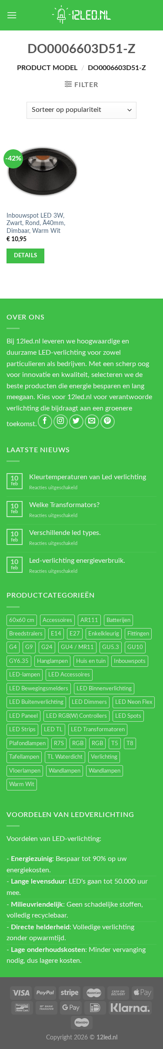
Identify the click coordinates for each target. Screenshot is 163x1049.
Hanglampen (52, 661)
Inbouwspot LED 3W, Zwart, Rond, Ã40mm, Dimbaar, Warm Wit (36, 223)
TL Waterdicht (65, 757)
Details (25, 255)
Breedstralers (26, 633)
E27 (75, 633)
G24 (47, 647)
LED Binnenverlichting (104, 688)
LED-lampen (24, 674)
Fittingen (138, 633)
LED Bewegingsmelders (38, 688)
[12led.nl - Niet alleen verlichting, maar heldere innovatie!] (82, 15)
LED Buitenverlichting (36, 702)
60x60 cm (21, 620)
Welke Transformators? (64, 504)
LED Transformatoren (98, 729)
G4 (13, 647)
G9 (29, 647)
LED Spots (128, 716)
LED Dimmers (89, 702)
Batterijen (118, 620)
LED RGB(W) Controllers (76, 716)
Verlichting (104, 757)
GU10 (135, 647)
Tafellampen (24, 757)
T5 (114, 743)
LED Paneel (23, 716)
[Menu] (12, 15)
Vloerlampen (24, 770)
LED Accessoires (69, 674)
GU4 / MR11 (77, 647)
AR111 (89, 620)
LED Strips (22, 729)
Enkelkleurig (103, 633)
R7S (59, 743)
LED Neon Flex (133, 702)
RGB (77, 743)
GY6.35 (19, 661)
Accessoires (57, 620)
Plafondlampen (27, 743)
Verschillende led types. (65, 532)
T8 (129, 743)
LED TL (53, 729)
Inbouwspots (130, 661)
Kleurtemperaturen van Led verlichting (87, 477)
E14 (56, 633)
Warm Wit (21, 784)
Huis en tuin (91, 661)
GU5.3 (110, 647)
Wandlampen (64, 770)
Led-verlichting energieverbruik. (77, 560)
